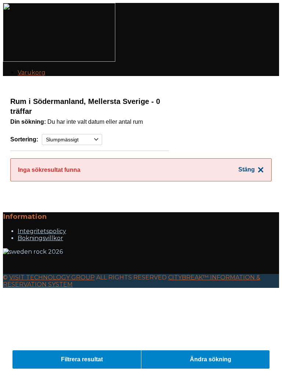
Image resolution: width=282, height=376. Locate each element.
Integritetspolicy (42, 231)
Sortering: (24, 139)
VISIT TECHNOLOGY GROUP (52, 277)
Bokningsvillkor (40, 238)
